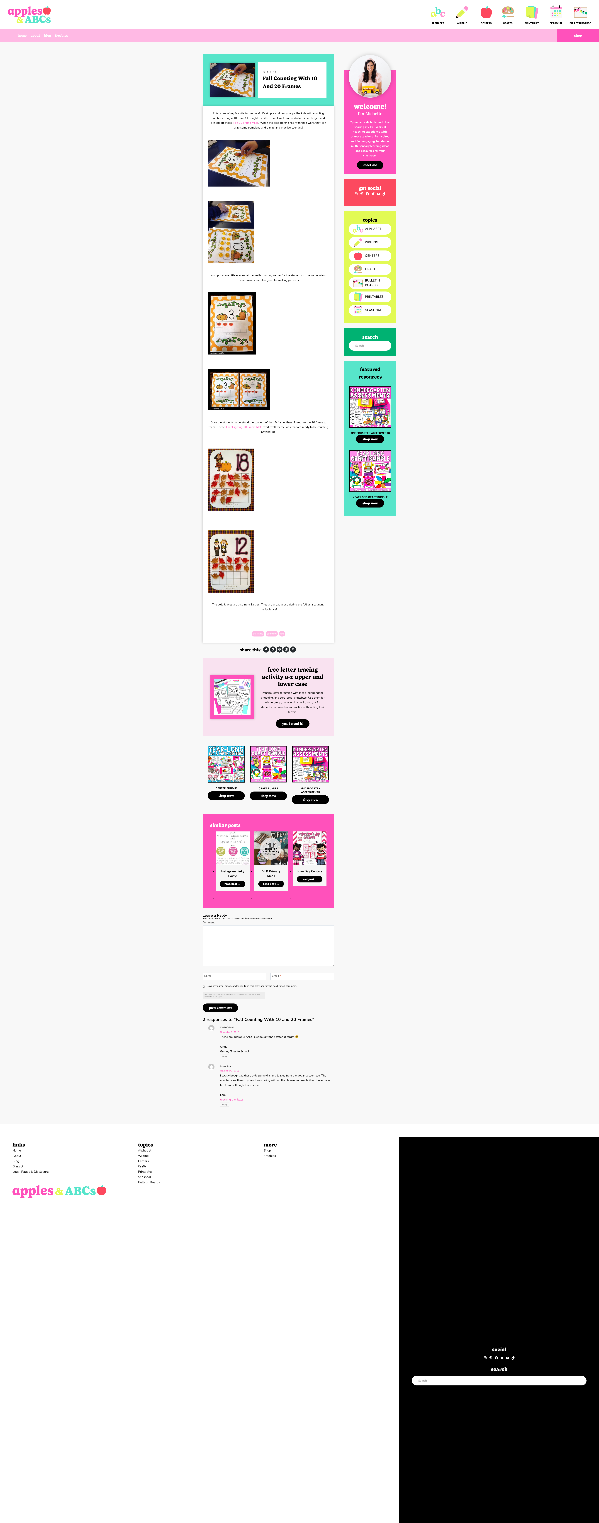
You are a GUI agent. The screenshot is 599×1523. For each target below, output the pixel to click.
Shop (578, 35)
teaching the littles (231, 1099)
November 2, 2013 (229, 1032)
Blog (47, 35)
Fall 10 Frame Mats (245, 123)
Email (276, 976)
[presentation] (233, 848)
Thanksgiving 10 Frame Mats (244, 427)
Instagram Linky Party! (232, 873)
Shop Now (226, 796)
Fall (282, 633)
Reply (224, 1056)
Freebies (61, 35)
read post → (233, 884)
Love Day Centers (309, 871)
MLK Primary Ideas (271, 873)
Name (209, 976)
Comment (210, 922)
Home (22, 35)
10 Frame (258, 633)
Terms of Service (210, 997)
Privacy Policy (250, 994)
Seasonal (270, 72)
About (35, 35)
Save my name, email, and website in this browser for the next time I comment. (252, 986)
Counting (272, 633)
